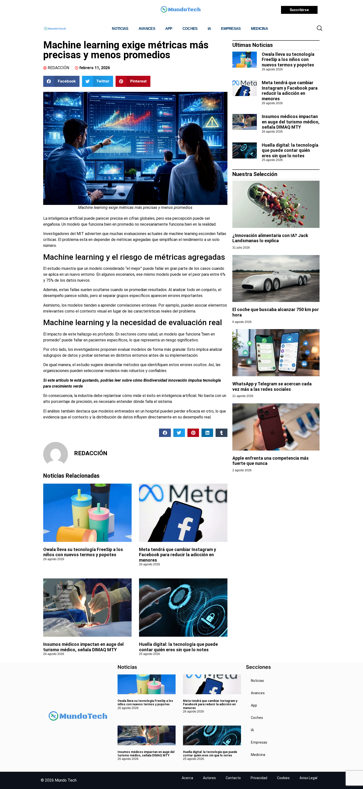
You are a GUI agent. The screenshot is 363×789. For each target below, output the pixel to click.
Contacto (233, 778)
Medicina (259, 28)
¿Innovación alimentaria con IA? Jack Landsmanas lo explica (270, 238)
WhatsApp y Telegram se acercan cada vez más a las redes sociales (272, 386)
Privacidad (259, 778)
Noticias (120, 28)
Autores (209, 778)
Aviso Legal (308, 778)
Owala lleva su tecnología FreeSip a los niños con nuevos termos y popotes (83, 552)
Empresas (231, 28)
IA (209, 28)
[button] (319, 29)
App (168, 28)
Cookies (283, 778)
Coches (190, 28)
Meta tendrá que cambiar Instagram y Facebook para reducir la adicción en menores (177, 555)
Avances (147, 28)
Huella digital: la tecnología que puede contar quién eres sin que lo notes (178, 647)
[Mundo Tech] (180, 10)
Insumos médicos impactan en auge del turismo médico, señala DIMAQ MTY (83, 647)
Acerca (187, 778)
